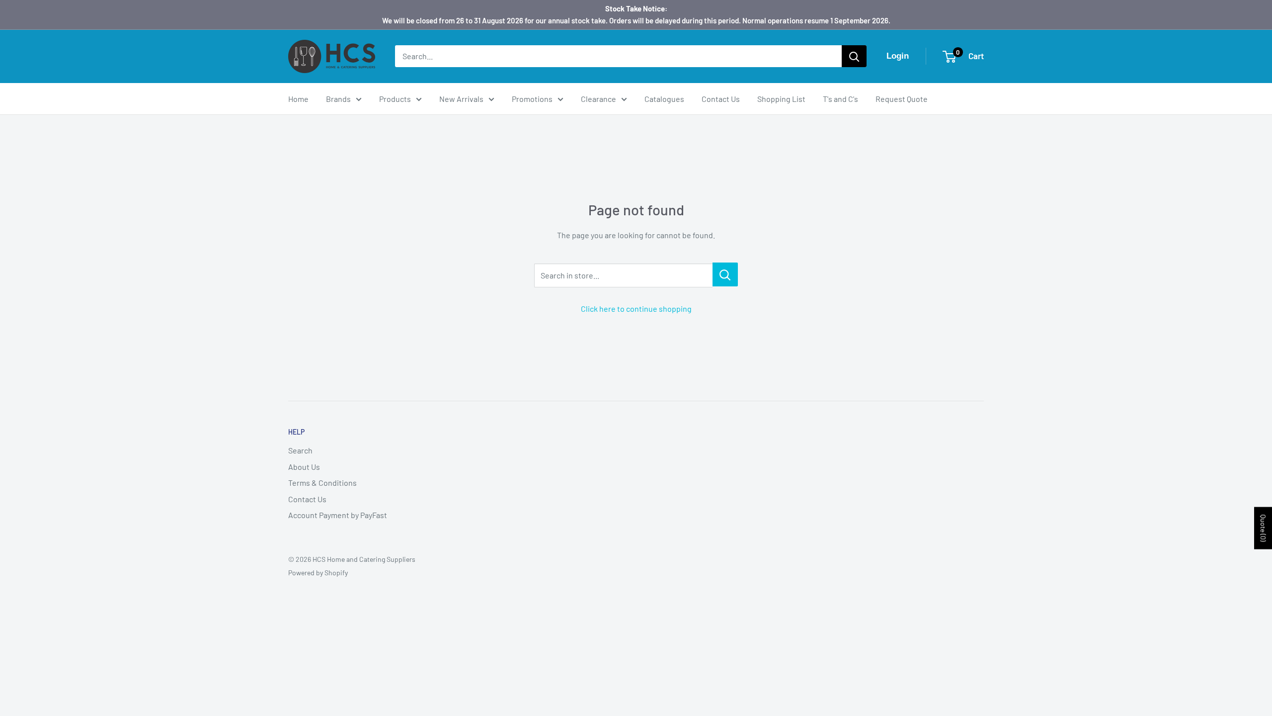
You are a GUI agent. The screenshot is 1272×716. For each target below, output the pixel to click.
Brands (338, 98)
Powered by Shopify (318, 572)
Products (395, 98)
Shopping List (781, 98)
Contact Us (721, 98)
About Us (304, 466)
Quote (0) (1263, 527)
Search (300, 450)
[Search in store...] (725, 274)
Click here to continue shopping (636, 308)
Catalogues (664, 98)
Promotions (532, 98)
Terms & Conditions (322, 482)
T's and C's (840, 98)
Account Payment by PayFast (337, 515)
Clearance (598, 98)
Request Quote (901, 98)
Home (298, 98)
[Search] (854, 56)
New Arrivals (461, 98)
